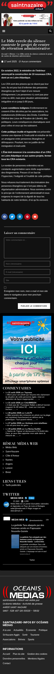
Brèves (12, 54)
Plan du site (19, 654)
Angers (9, 464)
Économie (31, 630)
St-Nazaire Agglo (11, 635)
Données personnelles (14, 658)
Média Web (11, 447)
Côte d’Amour (12, 455)
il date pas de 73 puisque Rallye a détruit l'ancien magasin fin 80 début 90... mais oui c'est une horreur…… (28, 407)
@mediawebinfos (36, 520)
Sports (31, 639)
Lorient (9, 468)
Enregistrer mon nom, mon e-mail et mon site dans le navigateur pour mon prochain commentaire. (26, 294)
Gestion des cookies (37, 654)
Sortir (25, 635)
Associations (9, 639)
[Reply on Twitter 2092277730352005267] (13, 560)
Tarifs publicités (13, 485)
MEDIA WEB (17, 520)
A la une (7, 630)
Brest (8, 472)
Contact (6, 663)
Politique (43, 630)
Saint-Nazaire (12, 451)
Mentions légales (36, 658)
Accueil (4, 54)
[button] (3, 31)
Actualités (18, 630)
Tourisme (34, 635)
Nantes (9, 460)
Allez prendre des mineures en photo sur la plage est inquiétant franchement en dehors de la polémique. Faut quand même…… (28, 417)
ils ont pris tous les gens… (18, 425)
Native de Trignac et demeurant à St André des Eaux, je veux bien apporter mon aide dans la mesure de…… (27, 433)
